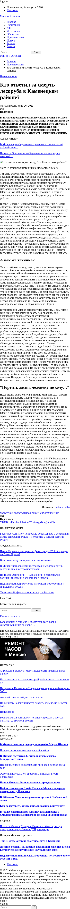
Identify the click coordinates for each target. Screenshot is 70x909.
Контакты (12, 10)
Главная (11, 21)
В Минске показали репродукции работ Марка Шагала (34, 744)
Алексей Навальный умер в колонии (21, 697)
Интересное (14, 31)
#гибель (27, 512)
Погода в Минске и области (37, 826)
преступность (8, 829)
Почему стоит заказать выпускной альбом (24, 750)
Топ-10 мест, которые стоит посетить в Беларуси (30, 840)
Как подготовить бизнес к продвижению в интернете (32, 805)
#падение (53, 512)
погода (58, 826)
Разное (11, 43)
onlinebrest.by (62, 507)
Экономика (13, 24)
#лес (45, 512)
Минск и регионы (10, 55)
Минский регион (10, 16)
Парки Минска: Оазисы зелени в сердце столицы (30, 782)
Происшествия (15, 37)
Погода (11, 40)
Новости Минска (10, 826)
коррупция (43, 829)
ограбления (23, 829)
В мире (11, 46)
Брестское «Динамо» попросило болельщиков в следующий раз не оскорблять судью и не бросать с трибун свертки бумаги (34, 536)
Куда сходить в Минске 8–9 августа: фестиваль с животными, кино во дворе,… (28, 623)
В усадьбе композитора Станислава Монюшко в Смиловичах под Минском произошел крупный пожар (33, 813)
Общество (13, 34)
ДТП (9, 28)
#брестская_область (11, 512)
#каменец (37, 512)
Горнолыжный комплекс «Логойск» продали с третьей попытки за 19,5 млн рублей (32, 719)
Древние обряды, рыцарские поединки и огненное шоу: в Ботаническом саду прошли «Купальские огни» (35, 848)
